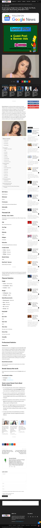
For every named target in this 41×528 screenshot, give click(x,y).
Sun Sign (6, 152)
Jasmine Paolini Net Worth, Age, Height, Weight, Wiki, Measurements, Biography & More (35, 196)
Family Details (7, 158)
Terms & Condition (34, 525)
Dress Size (6, 175)
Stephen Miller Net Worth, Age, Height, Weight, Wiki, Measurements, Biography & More (35, 210)
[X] (20, 82)
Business (23, 1)
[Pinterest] (22, 82)
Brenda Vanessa (10, 379)
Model (5, 4)
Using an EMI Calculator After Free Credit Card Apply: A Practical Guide (35, 157)
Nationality (6, 145)
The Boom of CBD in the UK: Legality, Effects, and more (35, 144)
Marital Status (7, 160)
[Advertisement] (14, 103)
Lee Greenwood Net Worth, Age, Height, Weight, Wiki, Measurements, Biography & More (35, 169)
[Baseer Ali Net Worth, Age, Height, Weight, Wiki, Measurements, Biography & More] (35, 88)
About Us (10, 525)
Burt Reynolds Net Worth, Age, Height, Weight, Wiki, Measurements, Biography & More (35, 183)
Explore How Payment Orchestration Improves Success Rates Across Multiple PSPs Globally (35, 132)
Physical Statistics (6, 163)
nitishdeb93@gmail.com (19, 521)
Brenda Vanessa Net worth (7, 183)
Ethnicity (6, 153)
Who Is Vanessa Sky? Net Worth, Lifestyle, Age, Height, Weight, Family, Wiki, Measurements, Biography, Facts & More (5, 429)
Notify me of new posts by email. (7, 494)
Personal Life (5, 147)
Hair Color (6, 172)
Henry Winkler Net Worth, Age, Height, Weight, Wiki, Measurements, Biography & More (35, 290)
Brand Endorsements (8, 181)
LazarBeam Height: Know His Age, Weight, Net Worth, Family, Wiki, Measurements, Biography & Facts (7, 452)
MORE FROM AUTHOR (12, 85)
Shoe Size (6, 174)
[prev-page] (37, 85)
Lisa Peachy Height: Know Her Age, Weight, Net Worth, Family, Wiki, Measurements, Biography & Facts (20, 452)
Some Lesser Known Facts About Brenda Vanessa (11, 186)
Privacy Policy (28, 525)
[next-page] (38, 85)
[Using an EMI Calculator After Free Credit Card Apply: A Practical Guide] (30, 156)
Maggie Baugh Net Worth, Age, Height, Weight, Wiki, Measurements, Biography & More (35, 317)
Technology (14, 1)
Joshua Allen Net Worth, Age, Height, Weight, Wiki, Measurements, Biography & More (35, 304)
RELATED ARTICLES (5, 85)
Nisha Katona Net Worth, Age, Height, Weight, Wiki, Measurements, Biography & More (35, 277)
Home (3, 4)
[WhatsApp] (25, 82)
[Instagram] (30, 516)
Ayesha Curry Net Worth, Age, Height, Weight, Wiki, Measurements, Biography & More (35, 263)
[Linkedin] (27, 82)
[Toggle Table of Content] (24, 139)
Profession (6, 143)
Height (6, 164)
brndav (9, 377)
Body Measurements (8, 167)
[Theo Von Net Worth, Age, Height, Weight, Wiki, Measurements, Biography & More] (28, 88)
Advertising (34, 1)
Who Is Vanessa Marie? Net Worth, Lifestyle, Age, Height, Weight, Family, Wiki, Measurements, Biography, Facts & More (14, 429)
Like (37, 101)
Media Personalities (7, 5)
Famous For (6, 180)
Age (5, 150)
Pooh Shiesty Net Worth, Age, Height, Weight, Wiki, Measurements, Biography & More (35, 223)
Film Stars (28, 1)
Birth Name (6, 140)
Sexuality (6, 177)
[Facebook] (18, 82)
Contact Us (14, 525)
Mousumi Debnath (12, 458)
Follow (37, 103)
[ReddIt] (29, 82)
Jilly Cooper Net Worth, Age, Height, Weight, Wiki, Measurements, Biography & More (35, 237)
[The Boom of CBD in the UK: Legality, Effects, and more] (30, 145)
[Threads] (15, 466)
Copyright (18, 525)
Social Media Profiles (8, 184)
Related (6, 187)
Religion (6, 155)
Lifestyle (19, 1)
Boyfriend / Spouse (7, 161)
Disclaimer (23, 525)
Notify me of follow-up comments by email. (8, 493)
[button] (38, 1)
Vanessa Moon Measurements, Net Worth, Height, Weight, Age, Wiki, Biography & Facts (22, 428)
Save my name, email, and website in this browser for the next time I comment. (13, 491)
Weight (6, 166)
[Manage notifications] (38, 526)
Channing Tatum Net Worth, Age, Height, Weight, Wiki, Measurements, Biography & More (35, 250)
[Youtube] (37, 517)
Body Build (6, 169)
